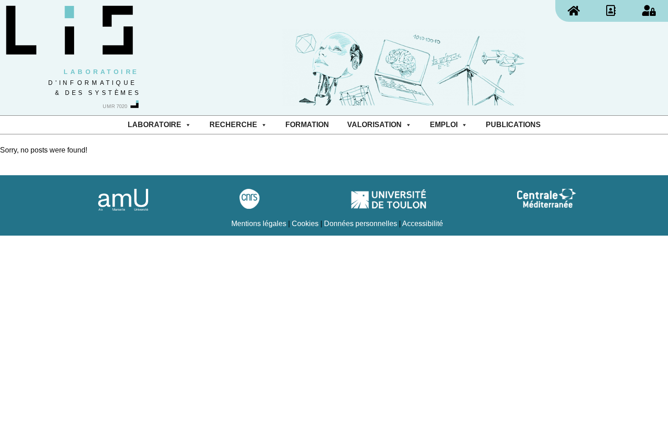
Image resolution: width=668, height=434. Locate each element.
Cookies (305, 223)
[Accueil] (573, 11)
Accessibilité (422, 223)
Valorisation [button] (374, 124)
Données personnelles (360, 223)
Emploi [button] (444, 124)
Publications (513, 124)
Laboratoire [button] (154, 124)
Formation (307, 124)
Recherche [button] (233, 124)
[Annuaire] (611, 11)
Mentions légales (258, 223)
